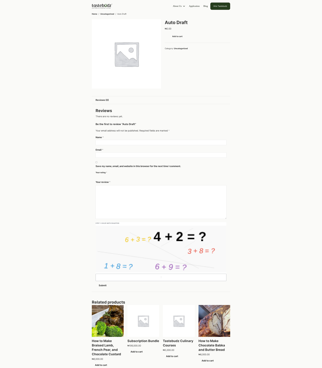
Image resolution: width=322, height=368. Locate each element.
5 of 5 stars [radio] (107, 177)
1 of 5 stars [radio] (96, 177)
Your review (103, 182)
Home (94, 14)
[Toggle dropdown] (184, 6)
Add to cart (177, 36)
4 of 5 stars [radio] (104, 177)
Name (100, 137)
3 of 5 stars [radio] (102, 177)
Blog (205, 6)
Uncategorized (107, 14)
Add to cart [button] (101, 365)
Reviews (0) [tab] (102, 100)
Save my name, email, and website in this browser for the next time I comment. (138, 166)
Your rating (101, 172)
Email (99, 149)
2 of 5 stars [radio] (99, 177)
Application (194, 6)
